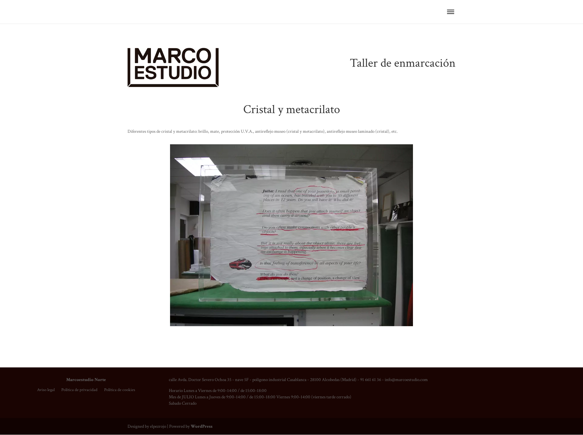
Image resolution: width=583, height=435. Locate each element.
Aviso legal (46, 390)
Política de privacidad (79, 390)
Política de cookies (119, 390)
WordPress (202, 426)
